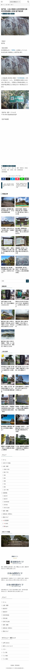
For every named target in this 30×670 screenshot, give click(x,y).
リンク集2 (5, 655)
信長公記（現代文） (8, 514)
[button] (3, 179)
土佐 (12, 167)
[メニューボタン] (1, 2)
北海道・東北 (6, 469)
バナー (4, 649)
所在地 (26, 167)
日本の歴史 (4, 169)
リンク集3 (5, 659)
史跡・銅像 (5, 510)
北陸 (5, 475)
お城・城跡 (5, 13)
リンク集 (5, 652)
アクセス (4, 167)
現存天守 (5, 498)
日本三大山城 (6, 507)
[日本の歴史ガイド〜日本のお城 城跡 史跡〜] (15, 2)
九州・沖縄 (6, 489)
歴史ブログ (5, 517)
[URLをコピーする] (26, 179)
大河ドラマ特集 (6, 463)
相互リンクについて (8, 646)
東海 (5, 478)
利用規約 (12, 665)
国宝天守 (5, 496)
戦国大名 (22, 167)
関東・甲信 (6, 472)
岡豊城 (13, 50)
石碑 (15, 169)
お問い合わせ (6, 642)
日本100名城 (6, 501)
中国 (5, 483)
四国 (9, 13)
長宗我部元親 (20, 169)
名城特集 (5, 492)
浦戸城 (11, 169)
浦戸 (8, 169)
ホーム (4, 459)
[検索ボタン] (28, 2)
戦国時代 (12, 13)
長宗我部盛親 (20, 78)
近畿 (5, 481)
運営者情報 (17, 665)
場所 (18, 167)
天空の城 (5, 504)
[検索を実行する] (27, 281)
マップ (9, 167)
